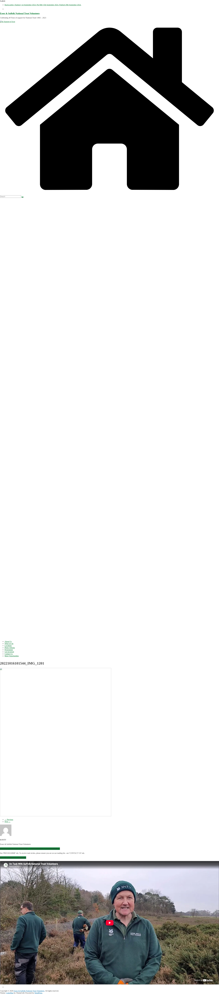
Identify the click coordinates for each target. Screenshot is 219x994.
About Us (8, 642)
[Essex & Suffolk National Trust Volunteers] (109, 194)
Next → (7, 822)
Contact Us (9, 654)
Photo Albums (10, 648)
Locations (8, 646)
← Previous (9, 820)
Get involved (9, 652)
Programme (9, 650)
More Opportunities (12, 656)
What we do (9, 644)
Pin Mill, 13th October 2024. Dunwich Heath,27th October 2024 (28, 5)
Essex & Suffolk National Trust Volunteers (20, 13)
